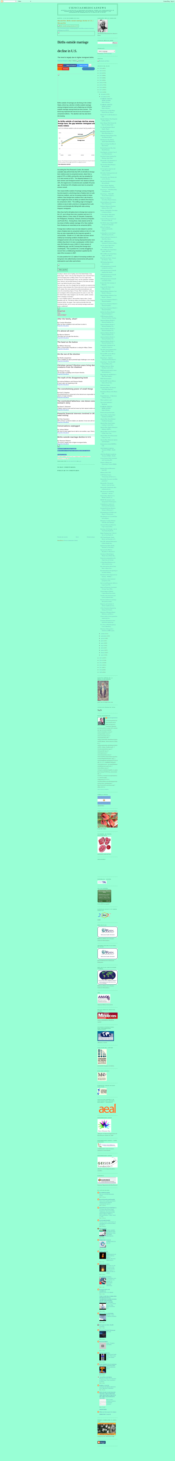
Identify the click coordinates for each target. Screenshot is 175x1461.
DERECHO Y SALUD (105, 1240)
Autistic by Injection (104, 1353)
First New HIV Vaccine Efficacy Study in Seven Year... (108, 382)
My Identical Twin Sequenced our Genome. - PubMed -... (108, 575)
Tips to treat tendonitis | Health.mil (106, 403)
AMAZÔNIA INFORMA (105, 1377)
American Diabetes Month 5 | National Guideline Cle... (107, 325)
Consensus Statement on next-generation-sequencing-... (107, 621)
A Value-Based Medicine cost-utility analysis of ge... (107, 563)
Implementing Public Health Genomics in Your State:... (107, 546)
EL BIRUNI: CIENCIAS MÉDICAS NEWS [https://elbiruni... (106, 100)
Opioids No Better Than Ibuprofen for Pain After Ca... (108, 120)
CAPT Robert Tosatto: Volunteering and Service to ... (108, 475)
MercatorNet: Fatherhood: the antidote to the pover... (107, 346)
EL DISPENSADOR (104, 1192)
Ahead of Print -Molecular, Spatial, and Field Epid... (108, 440)
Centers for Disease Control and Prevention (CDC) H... (108, 219)
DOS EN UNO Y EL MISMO (106, 1292)
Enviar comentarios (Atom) (71, 540)
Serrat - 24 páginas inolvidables (110, 1343)
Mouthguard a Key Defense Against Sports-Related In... (107, 140)
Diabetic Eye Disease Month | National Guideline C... (107, 313)
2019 (100, 85)
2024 (100, 73)
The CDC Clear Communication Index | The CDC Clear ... (108, 350)
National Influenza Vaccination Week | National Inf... (108, 203)
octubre (103, 633)
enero (102, 655)
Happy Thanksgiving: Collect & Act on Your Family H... (108, 534)
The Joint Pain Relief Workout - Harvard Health (108, 165)
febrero (103, 652)
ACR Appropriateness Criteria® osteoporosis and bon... (108, 267)
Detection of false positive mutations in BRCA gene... (107, 629)
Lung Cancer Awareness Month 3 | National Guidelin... (108, 300)
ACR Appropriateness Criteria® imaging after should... (108, 271)
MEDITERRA (103, 1409)
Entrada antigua (91, 537)
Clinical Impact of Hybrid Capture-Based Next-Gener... (108, 592)
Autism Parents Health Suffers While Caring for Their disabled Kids (111, 1357)
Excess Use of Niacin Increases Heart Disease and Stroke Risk (111, 1306)
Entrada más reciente (62, 537)
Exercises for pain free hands (107, 412)
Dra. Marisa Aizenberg (105, 1277)
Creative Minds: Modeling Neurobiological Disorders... (108, 186)
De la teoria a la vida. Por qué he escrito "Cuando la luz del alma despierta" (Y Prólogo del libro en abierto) (110, 1269)
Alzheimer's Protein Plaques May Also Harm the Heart (108, 136)
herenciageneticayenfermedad (107, 1199)
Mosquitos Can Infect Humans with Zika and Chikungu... (107, 521)
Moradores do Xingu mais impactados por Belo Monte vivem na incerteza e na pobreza (107, 1380)
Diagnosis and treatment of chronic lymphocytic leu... (107, 605)
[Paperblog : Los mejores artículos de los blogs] (102, 883)
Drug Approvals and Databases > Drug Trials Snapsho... (108, 375)
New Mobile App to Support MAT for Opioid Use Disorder (108, 223)
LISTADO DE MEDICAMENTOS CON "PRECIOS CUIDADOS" (107, 1387)
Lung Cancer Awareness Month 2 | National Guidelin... (108, 304)
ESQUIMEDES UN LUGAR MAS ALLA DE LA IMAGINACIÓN (107, 1365)
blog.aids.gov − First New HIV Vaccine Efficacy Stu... (107, 363)
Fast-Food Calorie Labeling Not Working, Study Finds (108, 157)
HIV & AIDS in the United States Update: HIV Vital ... (108, 250)
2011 (100, 667)
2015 (100, 658)
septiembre (104, 636)
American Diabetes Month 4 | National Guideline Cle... (107, 329)
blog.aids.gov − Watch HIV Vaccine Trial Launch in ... (107, 194)
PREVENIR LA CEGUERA (106, 1313)
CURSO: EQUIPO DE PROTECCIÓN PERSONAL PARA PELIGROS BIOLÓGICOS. (111, 1233)
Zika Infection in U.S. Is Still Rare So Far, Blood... (108, 517)
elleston (65, 454)
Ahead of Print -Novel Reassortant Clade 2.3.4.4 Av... (108, 436)
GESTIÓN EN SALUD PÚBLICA (107, 1208)
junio (102, 643)
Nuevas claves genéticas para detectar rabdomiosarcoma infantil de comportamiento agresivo (107, 1202)
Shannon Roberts (62, 61)
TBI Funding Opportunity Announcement (106, 263)
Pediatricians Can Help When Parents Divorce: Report (107, 111)
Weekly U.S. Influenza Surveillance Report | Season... (108, 199)
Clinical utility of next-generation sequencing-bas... (108, 617)
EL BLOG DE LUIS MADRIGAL (104, 1290)
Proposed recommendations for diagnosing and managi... (108, 559)
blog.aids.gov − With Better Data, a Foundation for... (108, 190)
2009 (100, 672)
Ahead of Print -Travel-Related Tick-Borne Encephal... (107, 420)
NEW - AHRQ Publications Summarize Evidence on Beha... (108, 242)
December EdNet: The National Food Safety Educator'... (108, 388)
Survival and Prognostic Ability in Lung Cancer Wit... (108, 584)
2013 (100, 662)
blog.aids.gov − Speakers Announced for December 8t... (108, 358)
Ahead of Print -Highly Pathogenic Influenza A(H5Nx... (108, 428)
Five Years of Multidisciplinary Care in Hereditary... (108, 625)
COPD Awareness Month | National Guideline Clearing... (108, 317)
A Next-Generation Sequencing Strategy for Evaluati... (108, 609)
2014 (100, 660)
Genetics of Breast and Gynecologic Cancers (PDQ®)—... (108, 464)
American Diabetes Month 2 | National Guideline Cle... (107, 338)
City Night (108, 1331)
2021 (100, 80)
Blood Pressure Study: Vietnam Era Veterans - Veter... (108, 259)
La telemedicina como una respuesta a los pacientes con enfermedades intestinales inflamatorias (111, 1281)
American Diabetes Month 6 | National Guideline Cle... (107, 321)
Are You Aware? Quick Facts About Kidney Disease (107, 246)
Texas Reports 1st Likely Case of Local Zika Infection (108, 153)
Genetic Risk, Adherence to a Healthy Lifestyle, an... (107, 496)
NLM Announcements (105, 378)
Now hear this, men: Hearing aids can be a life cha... (108, 178)
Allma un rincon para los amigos (107, 1412)
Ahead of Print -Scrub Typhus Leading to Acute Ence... (107, 424)
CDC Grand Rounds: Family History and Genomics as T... (108, 538)
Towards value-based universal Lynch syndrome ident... (108, 596)
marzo (102, 650)
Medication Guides (105, 385)
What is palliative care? (106, 400)
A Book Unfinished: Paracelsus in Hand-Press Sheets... (108, 238)
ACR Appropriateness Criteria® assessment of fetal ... (108, 279)
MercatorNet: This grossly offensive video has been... (107, 484)
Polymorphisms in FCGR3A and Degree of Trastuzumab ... (108, 513)
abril (102, 648)
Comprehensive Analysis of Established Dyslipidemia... (107, 505)
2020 (100, 82)
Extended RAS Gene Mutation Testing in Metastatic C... (107, 509)
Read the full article (63, 326)
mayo (102, 645)
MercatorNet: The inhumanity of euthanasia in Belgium (108, 161)
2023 (100, 75)
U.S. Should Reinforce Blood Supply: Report (107, 128)
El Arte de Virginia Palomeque (107, 1330)
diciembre (103, 94)
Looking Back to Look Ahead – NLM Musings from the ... (108, 234)
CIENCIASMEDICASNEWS (87, 7)
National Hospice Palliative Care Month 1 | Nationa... (108, 296)
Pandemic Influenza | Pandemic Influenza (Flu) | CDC (108, 207)
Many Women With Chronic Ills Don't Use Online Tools (108, 124)
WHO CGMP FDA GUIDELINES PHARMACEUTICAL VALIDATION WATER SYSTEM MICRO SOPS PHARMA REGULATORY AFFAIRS (107, 1299)
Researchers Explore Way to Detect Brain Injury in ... (107, 132)
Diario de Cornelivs (104, 1264)
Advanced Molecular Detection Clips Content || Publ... (108, 525)
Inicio (77, 537)
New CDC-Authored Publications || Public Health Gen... (108, 542)
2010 (100, 670)
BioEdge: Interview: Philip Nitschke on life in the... (107, 367)
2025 (100, 71)
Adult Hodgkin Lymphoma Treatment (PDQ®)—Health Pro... (107, 450)
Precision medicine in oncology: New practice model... (108, 600)
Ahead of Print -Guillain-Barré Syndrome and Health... (107, 416)
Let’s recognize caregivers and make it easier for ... (107, 169)
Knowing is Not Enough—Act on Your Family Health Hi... (108, 530)
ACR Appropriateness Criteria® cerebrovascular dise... (108, 275)
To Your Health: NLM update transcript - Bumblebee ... (107, 215)
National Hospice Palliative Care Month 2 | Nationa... (108, 292)
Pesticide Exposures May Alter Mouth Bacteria (108, 149)
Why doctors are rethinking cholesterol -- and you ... (107, 492)
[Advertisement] (71, 523)
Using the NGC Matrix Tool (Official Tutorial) (107, 288)
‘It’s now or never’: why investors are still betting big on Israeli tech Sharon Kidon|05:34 (107, 1223)
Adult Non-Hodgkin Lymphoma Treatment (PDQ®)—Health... (108, 455)
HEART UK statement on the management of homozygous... (108, 500)
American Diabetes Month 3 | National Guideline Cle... (107, 333)
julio (102, 641)
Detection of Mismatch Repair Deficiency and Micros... (107, 613)
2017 (100, 90)
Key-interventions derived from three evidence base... (108, 567)
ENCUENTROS (103, 1341)
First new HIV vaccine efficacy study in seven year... (107, 354)
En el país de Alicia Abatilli (106, 1325)
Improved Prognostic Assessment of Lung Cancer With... (108, 588)
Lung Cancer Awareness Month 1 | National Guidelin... (108, 309)
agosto (102, 638)
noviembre (103, 96)
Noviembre (101, 1326)
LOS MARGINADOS (104, 1220)
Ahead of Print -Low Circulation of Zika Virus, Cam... (108, 432)
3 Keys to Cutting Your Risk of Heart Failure (108, 144)
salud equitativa (112, 717)
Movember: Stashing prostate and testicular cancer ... (108, 174)
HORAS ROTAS (103, 1251)
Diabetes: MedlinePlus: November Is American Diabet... (108, 211)
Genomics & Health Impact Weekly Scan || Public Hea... (107, 555)
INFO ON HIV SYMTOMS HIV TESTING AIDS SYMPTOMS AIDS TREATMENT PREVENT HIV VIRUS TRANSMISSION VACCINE (107, 1395)
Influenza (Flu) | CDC (105, 472)
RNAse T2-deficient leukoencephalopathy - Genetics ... (106, 228)
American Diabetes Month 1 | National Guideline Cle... (107, 342)
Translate (109, 53)
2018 (100, 87)
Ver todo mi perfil (103, 789)
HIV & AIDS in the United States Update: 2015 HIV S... (108, 254)
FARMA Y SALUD (104, 1385)
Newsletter (65, 68)
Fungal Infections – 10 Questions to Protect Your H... (108, 396)
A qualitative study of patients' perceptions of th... (108, 580)
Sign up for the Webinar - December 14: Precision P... (107, 550)
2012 (100, 665)
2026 (100, 68)
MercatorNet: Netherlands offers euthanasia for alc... (108, 488)
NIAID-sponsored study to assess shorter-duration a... (108, 371)
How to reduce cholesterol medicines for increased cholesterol (111, 1402)
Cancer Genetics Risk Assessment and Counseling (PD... (108, 459)
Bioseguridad (102, 1228)
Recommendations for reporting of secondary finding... (108, 571)
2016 (100, 92)
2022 (100, 78)
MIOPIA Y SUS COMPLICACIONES (111, 1315)
